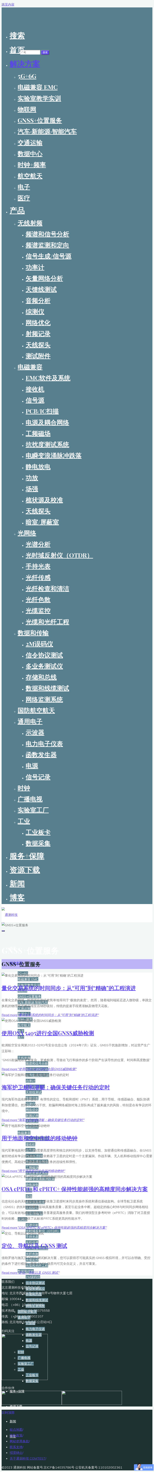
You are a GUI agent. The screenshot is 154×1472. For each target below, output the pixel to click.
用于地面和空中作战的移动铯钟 (39, 1138)
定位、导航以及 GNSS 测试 (34, 1245)
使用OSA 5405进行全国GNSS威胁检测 (48, 1033)
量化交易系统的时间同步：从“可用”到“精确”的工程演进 (69, 987)
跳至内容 (8, 4)
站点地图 (16, 1430)
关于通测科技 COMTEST (27, 1458)
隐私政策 (16, 1435)
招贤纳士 (16, 1453)
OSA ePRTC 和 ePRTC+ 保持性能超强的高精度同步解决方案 (75, 1188)
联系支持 (16, 1447)
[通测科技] (10, 915)
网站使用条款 (19, 1441)
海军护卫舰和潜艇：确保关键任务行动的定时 (56, 1087)
